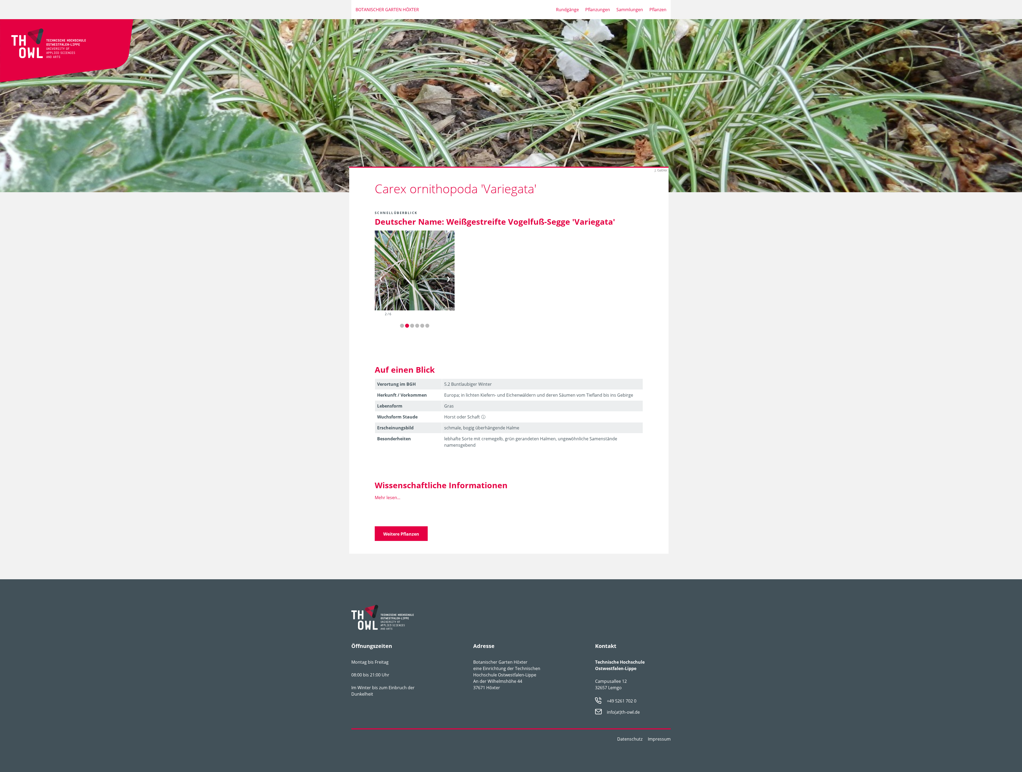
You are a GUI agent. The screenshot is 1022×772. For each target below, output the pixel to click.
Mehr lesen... (387, 497)
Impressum (659, 739)
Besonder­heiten (394, 439)
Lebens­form (389, 406)
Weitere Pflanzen (401, 534)
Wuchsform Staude (397, 417)
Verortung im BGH (396, 384)
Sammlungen (629, 10)
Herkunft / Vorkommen (402, 395)
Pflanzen (657, 10)
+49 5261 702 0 (621, 701)
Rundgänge (567, 10)
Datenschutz (629, 739)
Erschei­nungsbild (395, 428)
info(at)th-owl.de (623, 712)
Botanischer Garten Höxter (387, 10)
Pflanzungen (597, 10)
